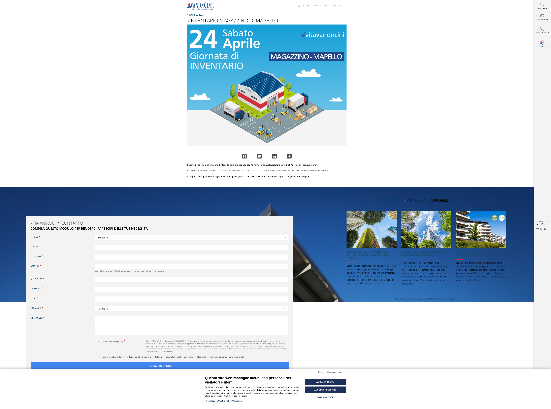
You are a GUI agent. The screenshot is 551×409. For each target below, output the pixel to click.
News (307, 5)
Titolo (34, 236)
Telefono (35, 288)
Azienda (34, 266)
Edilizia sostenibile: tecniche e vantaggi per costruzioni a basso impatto (368, 254)
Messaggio (36, 317)
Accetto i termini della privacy (111, 341)
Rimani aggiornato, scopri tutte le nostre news (424, 299)
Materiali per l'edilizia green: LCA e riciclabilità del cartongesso (424, 253)
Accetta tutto (325, 382)
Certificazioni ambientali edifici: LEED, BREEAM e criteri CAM (477, 253)
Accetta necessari (325, 390)
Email (33, 298)
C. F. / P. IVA (36, 278)
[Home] (201, 6)
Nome (33, 246)
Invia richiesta (160, 365)
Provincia (35, 307)
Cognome (35, 256)
